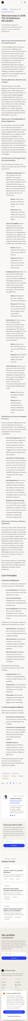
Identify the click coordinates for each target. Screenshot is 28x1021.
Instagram (19, 990)
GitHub (18, 982)
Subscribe (14, 845)
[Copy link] (20, 783)
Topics (3, 987)
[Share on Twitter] (7, 783)
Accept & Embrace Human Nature (14, 1012)
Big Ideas (3, 985)
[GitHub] (14, 815)
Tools (2, 990)
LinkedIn (19, 985)
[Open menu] (25, 2)
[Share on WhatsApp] (17, 783)
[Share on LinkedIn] (10, 783)
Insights (3, 982)
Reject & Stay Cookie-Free (14, 1016)
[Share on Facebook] (13, 783)
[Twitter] (12, 815)
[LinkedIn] (10, 815)
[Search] (21, 2)
